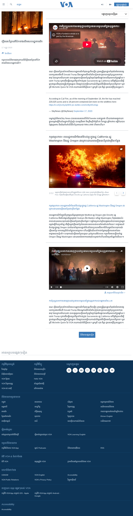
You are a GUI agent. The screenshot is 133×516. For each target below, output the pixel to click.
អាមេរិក (4, 411)
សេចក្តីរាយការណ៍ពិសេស (76, 421)
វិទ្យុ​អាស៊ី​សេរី (72, 480)
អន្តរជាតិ (4, 407)
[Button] (7, 53)
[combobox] (114, 14)
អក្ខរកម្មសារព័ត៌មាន (107, 402)
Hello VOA (38, 379)
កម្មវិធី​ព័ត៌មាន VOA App (10, 448)
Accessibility (72, 475)
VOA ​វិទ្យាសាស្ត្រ (7, 383)
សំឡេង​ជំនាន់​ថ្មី (39, 383)
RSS (102, 448)
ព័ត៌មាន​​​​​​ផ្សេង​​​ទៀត (87, 335)
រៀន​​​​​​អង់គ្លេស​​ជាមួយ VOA (43, 434)
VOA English (40, 475)
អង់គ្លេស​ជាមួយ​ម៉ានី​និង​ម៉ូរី (10, 434)
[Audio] (102, 4)
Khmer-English (107, 416)
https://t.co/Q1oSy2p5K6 (60, 105)
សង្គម (19, 4)
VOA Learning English (76, 434)
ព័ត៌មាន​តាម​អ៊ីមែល (74, 448)
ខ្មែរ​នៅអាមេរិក (6, 416)
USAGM (5, 475)
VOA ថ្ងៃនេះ (6, 379)
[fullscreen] (122, 287)
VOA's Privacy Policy (43, 480)
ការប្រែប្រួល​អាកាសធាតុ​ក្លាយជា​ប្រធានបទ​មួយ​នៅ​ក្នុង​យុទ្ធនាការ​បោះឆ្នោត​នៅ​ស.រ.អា (91, 251)
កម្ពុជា (4, 402)
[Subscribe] (112, 370)
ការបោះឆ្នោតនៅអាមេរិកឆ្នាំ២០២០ (112, 411)
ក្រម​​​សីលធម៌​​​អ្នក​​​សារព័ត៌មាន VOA (79, 461)
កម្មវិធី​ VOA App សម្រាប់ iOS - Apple (15, 493)
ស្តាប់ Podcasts (40, 448)
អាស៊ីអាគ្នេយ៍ (6, 421)
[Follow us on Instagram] (87, 370)
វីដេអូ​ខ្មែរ (4, 369)
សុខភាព (37, 416)
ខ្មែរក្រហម (71, 416)
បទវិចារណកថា (106, 421)
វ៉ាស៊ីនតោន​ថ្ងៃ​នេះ (7, 374)
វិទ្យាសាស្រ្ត (71, 407)
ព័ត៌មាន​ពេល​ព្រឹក (39, 369)
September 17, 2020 (83, 111)
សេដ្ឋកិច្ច (37, 407)
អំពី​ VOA (5, 461)
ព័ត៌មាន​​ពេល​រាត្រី (39, 374)
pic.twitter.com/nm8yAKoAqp (85, 105)
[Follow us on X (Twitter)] (75, 370)
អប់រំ (36, 421)
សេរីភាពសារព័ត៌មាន (107, 407)
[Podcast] (105, 370)
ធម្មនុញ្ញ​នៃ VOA (40, 461)
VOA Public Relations (10, 480)
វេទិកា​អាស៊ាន (38, 388)
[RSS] (99, 370)
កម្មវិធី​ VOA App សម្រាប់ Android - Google (47, 494)
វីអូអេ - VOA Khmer (63, 255)
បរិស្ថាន (70, 402)
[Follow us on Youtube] (81, 370)
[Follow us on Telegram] (93, 370)
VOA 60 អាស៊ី (7, 388)
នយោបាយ (38, 402)
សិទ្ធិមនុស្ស (38, 411)
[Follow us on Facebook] (68, 370)
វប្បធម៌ (70, 411)
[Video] (110, 4)
